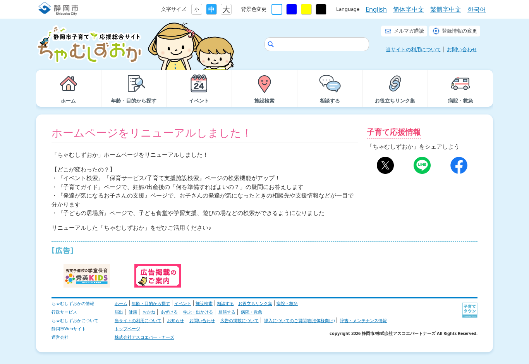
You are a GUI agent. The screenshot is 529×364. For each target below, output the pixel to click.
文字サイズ (173, 8)
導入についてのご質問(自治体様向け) (299, 320)
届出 (119, 312)
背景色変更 (253, 8)
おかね (149, 312)
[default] (276, 9)
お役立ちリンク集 (255, 303)
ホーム (121, 303)
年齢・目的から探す (151, 303)
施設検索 (204, 303)
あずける (169, 312)
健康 (133, 312)
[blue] (291, 9)
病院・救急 (287, 303)
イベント (182, 303)
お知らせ (175, 320)
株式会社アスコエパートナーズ (144, 337)
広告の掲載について (239, 320)
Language (347, 8)
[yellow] (306, 9)
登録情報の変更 (459, 30)
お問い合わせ (462, 49)
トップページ (127, 328)
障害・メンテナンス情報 (363, 320)
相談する (225, 303)
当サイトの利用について (413, 49)
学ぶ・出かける (198, 312)
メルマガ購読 (409, 30)
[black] (321, 9)
